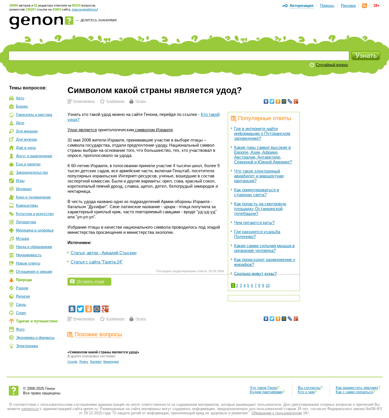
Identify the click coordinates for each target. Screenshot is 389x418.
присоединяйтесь (84, 9)
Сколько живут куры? (255, 273)
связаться (30, 409)
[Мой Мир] (284, 101)
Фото (20, 329)
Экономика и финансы (35, 337)
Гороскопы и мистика (34, 114)
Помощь (327, 5)
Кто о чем (306, 392)
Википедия (111, 361)
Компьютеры (27, 205)
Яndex (83, 361)
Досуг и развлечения (34, 156)
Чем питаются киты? (254, 222)
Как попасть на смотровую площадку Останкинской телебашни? (260, 208)
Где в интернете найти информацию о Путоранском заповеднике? (262, 133)
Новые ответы (28, 263)
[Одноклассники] (278, 101)
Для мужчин (26, 139)
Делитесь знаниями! (99, 20)
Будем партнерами (266, 392)
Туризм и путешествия (37, 321)
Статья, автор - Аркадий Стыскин (103, 252)
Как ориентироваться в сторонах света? (256, 192)
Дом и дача (26, 148)
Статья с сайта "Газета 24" (97, 261)
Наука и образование (34, 247)
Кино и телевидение (33, 197)
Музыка (22, 238)
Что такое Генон (263, 388)
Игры (20, 181)
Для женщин (27, 131)
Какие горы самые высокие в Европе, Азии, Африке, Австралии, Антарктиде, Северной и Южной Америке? (263, 154)
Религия (23, 296)
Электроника (27, 346)
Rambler (96, 361)
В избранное (115, 101)
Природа (24, 280)
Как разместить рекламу (357, 388)
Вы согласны (309, 388)
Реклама (348, 5)
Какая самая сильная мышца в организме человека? (264, 248)
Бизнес (22, 106)
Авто (20, 98)
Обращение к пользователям (276, 413)
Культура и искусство (35, 214)
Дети (20, 123)
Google (72, 361)
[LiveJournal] (290, 101)
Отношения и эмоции (34, 271)
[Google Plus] (296, 101)
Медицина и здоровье (35, 230)
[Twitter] (272, 101)
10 (268, 285)
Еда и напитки (28, 164)
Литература (26, 222)
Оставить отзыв (90, 281)
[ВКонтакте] (266, 101)
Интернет (24, 189)
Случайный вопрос (332, 65)
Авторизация (302, 5)
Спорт (21, 313)
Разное (22, 288)
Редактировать (84, 101)
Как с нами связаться (354, 392)
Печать (141, 101)
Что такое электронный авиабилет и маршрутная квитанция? (259, 176)
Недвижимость (29, 255)
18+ (376, 5)
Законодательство (32, 172)
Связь (21, 304)
